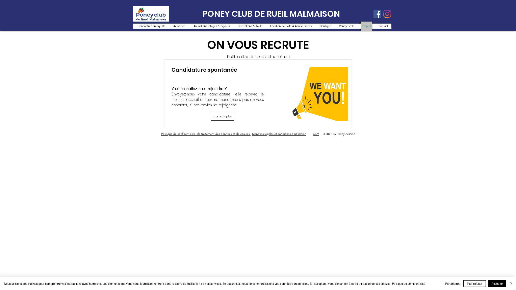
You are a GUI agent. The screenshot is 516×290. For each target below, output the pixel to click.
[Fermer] (511, 283)
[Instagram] (387, 14)
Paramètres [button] (452, 284)
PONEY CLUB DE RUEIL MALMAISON (271, 14)
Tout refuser (474, 284)
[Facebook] (377, 14)
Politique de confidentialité (408, 284)
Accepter (497, 284)
